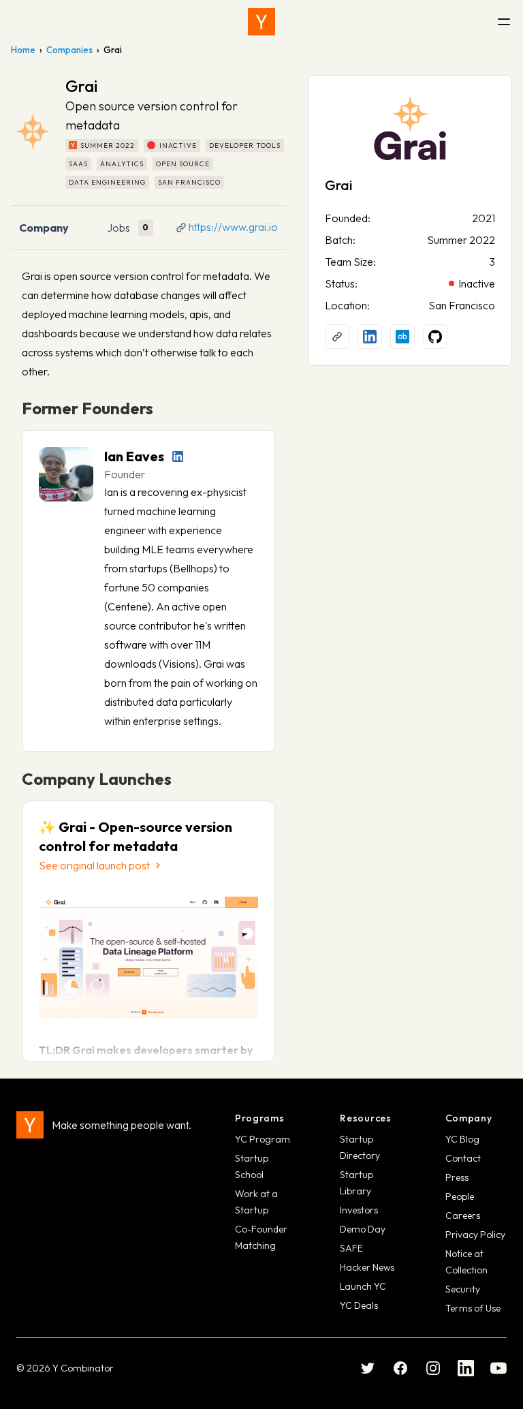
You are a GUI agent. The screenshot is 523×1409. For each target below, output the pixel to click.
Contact (463, 1158)
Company (44, 227)
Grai (339, 184)
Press (457, 1177)
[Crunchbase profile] (402, 336)
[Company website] (337, 336)
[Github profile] (435, 336)
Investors (359, 1210)
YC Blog (462, 1139)
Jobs (118, 227)
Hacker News (367, 1267)
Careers (462, 1215)
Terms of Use (473, 1308)
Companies (69, 49)
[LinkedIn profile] (178, 456)
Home (23, 49)
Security (462, 1289)
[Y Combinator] (261, 21)
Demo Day (362, 1229)
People (459, 1196)
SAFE (351, 1248)
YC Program (262, 1139)
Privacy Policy (475, 1234)
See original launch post (94, 865)
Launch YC (363, 1286)
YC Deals (359, 1305)
